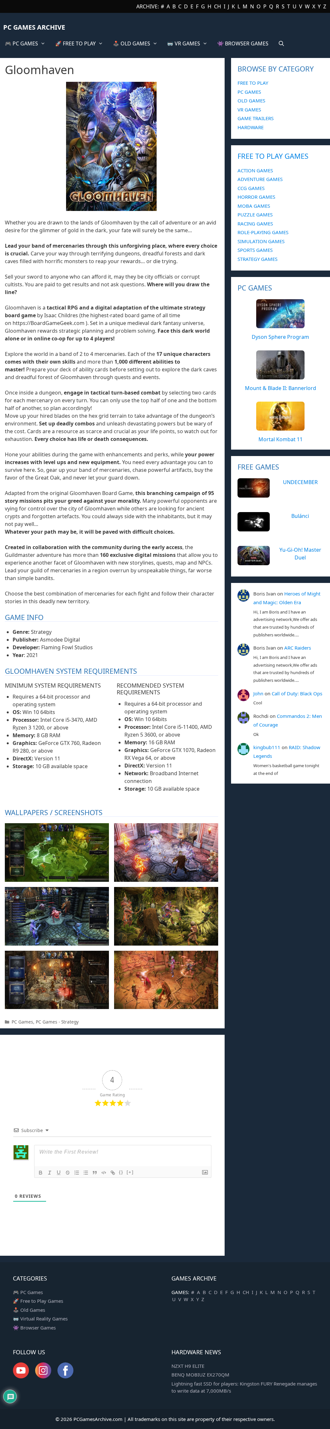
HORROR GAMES (256, 197)
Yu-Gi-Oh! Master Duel (300, 553)
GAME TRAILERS (256, 118)
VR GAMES (249, 109)
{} (121, 1172)
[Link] (112, 1173)
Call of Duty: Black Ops (297, 693)
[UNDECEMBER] (254, 494)
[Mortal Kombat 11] (280, 427)
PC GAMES (249, 92)
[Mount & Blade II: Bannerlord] (280, 376)
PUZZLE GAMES (255, 214)
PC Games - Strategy (57, 1022)
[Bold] (40, 1173)
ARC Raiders (297, 647)
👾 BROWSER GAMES (242, 43)
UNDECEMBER (300, 482)
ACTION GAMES (255, 170)
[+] (130, 1172)
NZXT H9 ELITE (187, 1366)
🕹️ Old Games (29, 1310)
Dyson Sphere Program (280, 336)
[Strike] (67, 1173)
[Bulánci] (254, 528)
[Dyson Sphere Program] (280, 324)
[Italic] (49, 1173)
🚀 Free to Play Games (38, 1301)
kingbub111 (266, 747)
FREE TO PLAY (253, 83)
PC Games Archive (34, 27)
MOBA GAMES (254, 206)
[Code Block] (103, 1173)
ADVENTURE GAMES (260, 179)
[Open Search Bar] (281, 43)
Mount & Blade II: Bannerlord (280, 388)
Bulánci (300, 515)
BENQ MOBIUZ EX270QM (200, 1374)
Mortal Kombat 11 (280, 439)
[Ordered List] (76, 1173)
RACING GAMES (255, 223)
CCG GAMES (251, 188)
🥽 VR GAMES (183, 43)
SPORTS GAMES (255, 250)
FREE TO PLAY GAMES (273, 156)
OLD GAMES (251, 100)
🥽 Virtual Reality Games (40, 1318)
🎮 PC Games (28, 1292)
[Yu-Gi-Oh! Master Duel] (254, 561)
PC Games (22, 1022)
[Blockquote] (94, 1173)
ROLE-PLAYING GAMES (263, 232)
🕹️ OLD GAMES (131, 43)
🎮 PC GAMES (21, 43)
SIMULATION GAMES (261, 241)
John (258, 693)
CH (217, 6)
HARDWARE (251, 127)
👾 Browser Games (34, 1327)
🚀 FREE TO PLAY (75, 43)
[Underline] (58, 1173)
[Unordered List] (85, 1173)
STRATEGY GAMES (257, 259)
